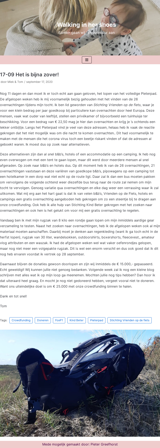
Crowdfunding (21, 320)
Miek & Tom (15, 81)
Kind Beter (77, 320)
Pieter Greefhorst (104, 444)
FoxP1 (59, 320)
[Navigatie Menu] (87, 59)
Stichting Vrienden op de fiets (129, 320)
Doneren (43, 320)
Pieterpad (96, 320)
